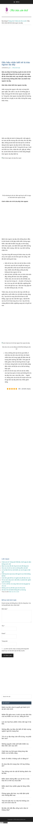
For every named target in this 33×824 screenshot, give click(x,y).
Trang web (4, 641)
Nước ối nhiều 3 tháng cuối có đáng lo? (15, 758)
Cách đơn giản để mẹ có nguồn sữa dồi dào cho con (16, 578)
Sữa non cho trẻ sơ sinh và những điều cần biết (15, 568)
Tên (3, 625)
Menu (17, 2)
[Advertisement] (16, 44)
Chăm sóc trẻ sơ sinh (14, 591)
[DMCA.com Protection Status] (4, 823)
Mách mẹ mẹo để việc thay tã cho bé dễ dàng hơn (15, 566)
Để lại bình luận (16, 67)
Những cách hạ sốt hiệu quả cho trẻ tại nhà (13, 587)
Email (4, 633)
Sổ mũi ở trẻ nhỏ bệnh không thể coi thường (14, 589)
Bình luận (5, 609)
